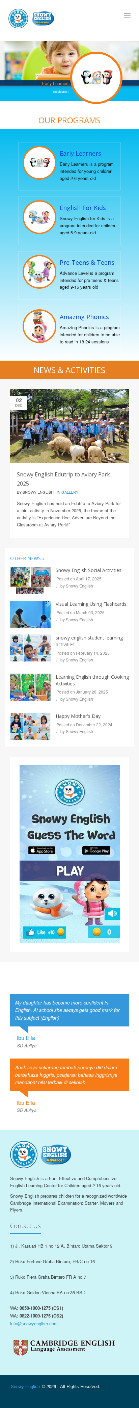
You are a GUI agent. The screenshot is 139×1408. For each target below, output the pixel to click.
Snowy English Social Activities (88, 570)
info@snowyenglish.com (34, 1323)
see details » (61, 91)
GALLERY (69, 492)
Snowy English (25, 1386)
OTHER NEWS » (27, 558)
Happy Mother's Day (78, 716)
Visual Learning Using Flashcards (91, 604)
